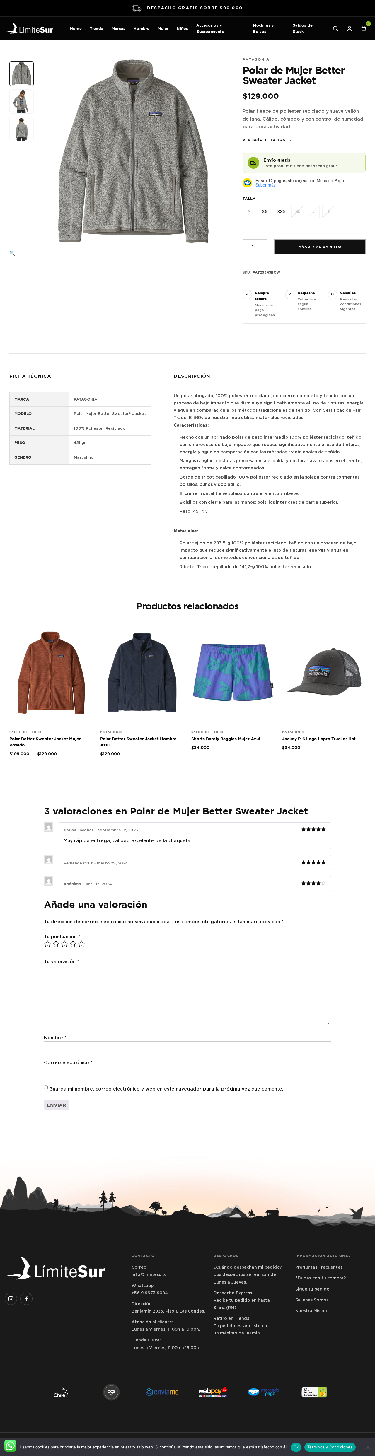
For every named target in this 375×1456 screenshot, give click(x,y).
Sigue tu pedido (312, 1289)
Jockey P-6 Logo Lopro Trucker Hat (319, 738)
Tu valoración (61, 961)
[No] (368, 1447)
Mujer (163, 28)
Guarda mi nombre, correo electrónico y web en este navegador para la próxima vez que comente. (166, 1089)
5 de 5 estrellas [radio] (81, 943)
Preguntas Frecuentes (318, 1267)
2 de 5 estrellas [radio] (55, 943)
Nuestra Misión (311, 1310)
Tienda (96, 28)
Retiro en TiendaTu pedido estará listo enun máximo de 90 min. (240, 1325)
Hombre (141, 28)
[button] (22, 253)
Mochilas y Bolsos (263, 28)
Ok (296, 1447)
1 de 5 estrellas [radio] (47, 943)
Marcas (118, 28)
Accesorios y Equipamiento (210, 28)
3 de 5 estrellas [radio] (64, 943)
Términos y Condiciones (330, 1447)
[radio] (249, 211)
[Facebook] (26, 1299)
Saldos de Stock (303, 28)
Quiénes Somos (311, 1300)
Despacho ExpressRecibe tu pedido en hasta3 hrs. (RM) (242, 1300)
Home (76, 28)
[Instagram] (11, 1299)
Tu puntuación (62, 936)
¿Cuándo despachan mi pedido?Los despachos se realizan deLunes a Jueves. (248, 1274)
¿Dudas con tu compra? (320, 1278)
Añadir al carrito (320, 247)
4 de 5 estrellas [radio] (72, 943)
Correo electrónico (68, 1062)
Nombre (55, 1037)
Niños (182, 28)
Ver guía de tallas (267, 140)
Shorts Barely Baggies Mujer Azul (225, 738)
